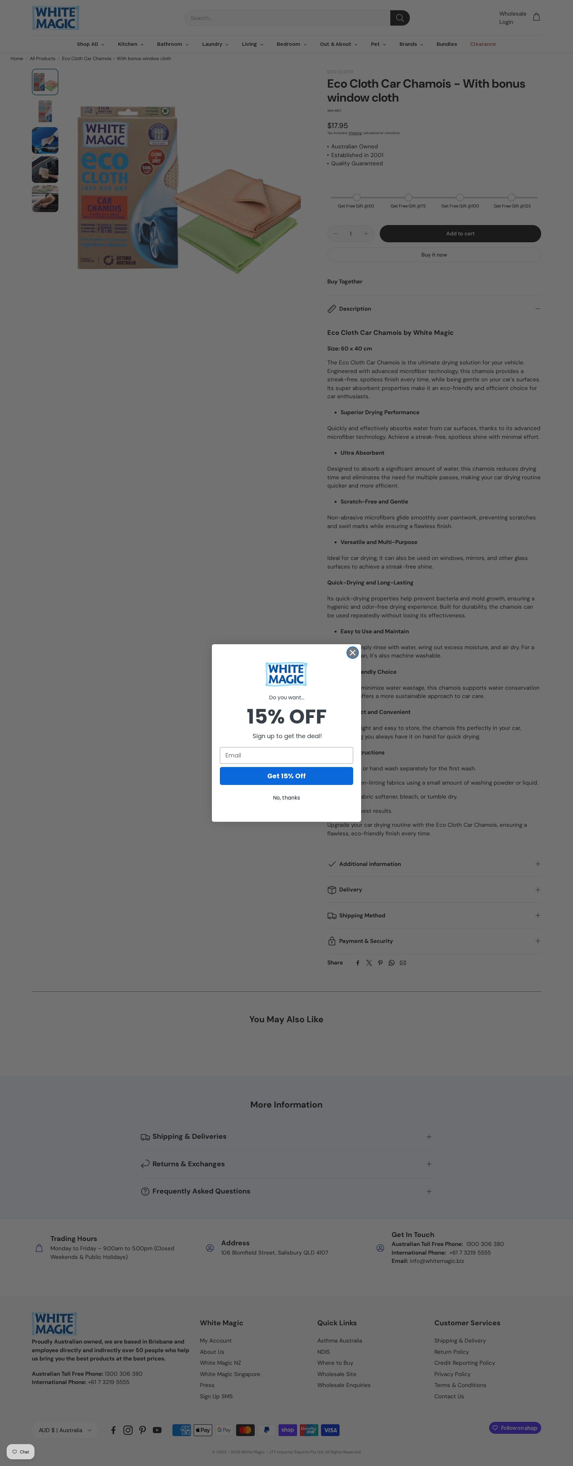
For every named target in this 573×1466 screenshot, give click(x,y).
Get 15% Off (286, 776)
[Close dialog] (352, 652)
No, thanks (286, 798)
